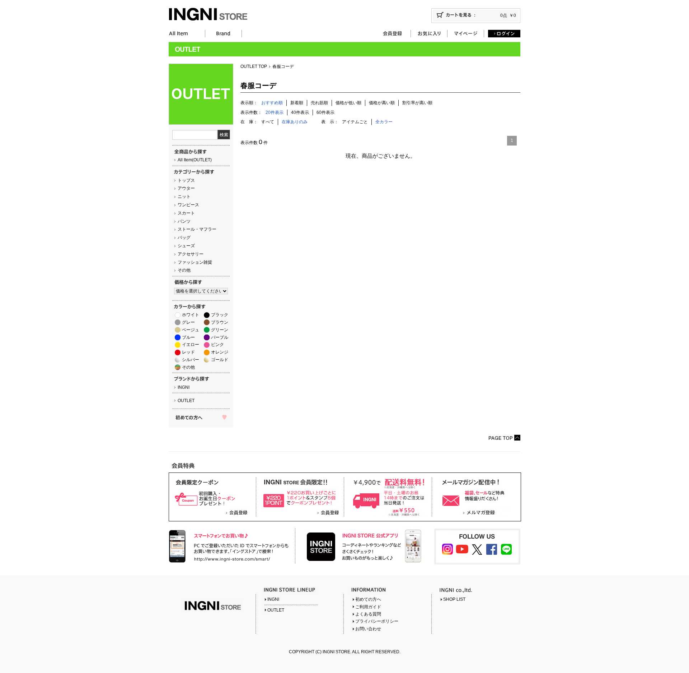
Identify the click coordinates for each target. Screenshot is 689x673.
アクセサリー (190, 254)
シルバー (190, 359)
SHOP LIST (454, 599)
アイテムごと (355, 121)
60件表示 (325, 112)
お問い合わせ (368, 628)
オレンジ (219, 352)
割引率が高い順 (417, 102)
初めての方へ (368, 599)
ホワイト (190, 314)
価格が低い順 (348, 102)
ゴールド (219, 359)
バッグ (184, 237)
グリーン (219, 329)
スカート (186, 213)
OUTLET (186, 400)
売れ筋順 (319, 102)
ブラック (219, 314)
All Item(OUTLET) (195, 159)
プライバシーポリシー (376, 621)
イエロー (190, 344)
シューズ (186, 245)
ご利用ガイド (368, 606)
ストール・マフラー (197, 229)
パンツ (184, 221)
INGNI (183, 387)
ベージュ (190, 329)
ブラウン (219, 322)
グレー (188, 322)
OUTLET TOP (253, 66)
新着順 (296, 102)
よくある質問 (368, 614)
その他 (184, 270)
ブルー (188, 337)
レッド (188, 352)
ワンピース (188, 204)
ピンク (217, 344)
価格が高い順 (382, 102)
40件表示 (300, 112)
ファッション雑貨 (195, 262)
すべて (267, 121)
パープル (219, 337)
